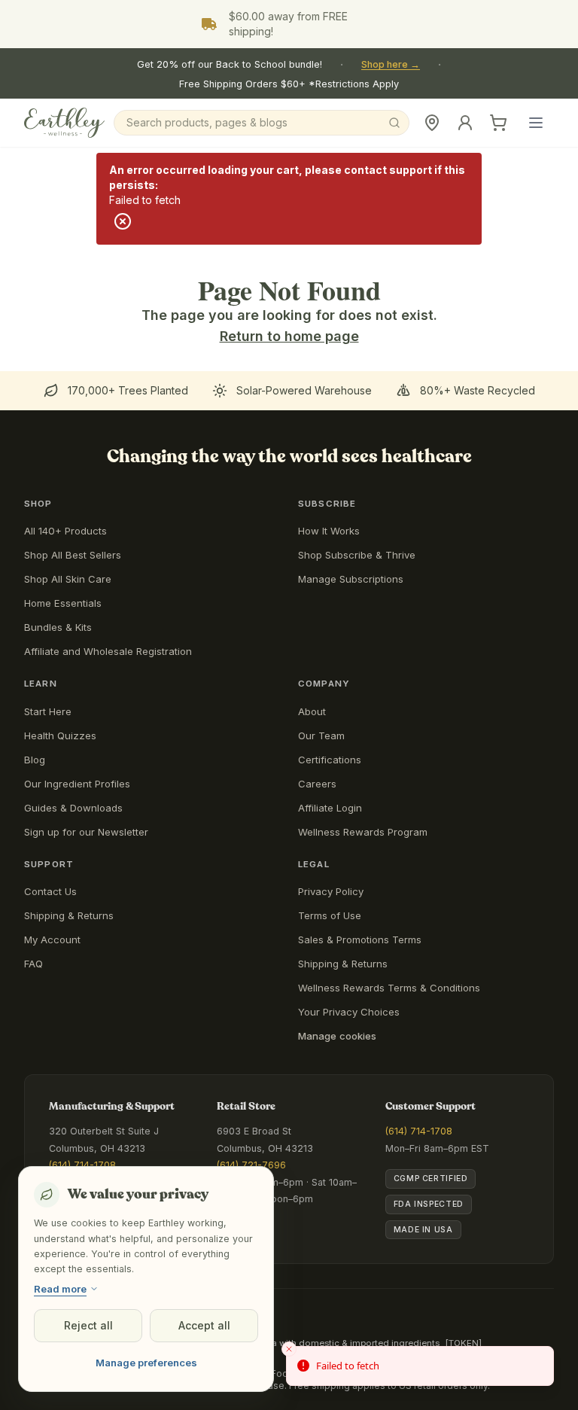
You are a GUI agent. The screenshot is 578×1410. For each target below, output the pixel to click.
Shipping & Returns (69, 915)
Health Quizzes (60, 735)
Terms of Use (329, 915)
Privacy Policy (331, 891)
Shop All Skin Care (67, 579)
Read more (60, 1289)
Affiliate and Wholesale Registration (108, 651)
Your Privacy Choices (349, 1012)
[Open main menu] (536, 123)
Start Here (47, 711)
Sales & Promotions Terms (359, 939)
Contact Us (50, 891)
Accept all (204, 1325)
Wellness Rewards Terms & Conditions (389, 988)
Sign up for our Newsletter (86, 832)
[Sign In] (465, 122)
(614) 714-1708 (82, 1165)
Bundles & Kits (58, 627)
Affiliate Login (330, 808)
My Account (52, 939)
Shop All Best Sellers (72, 555)
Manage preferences (146, 1363)
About (312, 711)
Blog (34, 760)
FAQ (33, 964)
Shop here (390, 64)
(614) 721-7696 (251, 1165)
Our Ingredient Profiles (77, 784)
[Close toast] (289, 1349)
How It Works (329, 531)
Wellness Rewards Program (362, 832)
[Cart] (498, 122)
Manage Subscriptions (350, 579)
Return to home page (289, 336)
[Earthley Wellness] (64, 123)
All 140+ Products (65, 531)
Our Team (321, 735)
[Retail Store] (432, 122)
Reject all (88, 1325)
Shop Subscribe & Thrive (356, 555)
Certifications (329, 760)
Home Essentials (63, 603)
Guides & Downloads (73, 808)
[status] (420, 1366)
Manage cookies (337, 1036)
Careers (317, 784)
